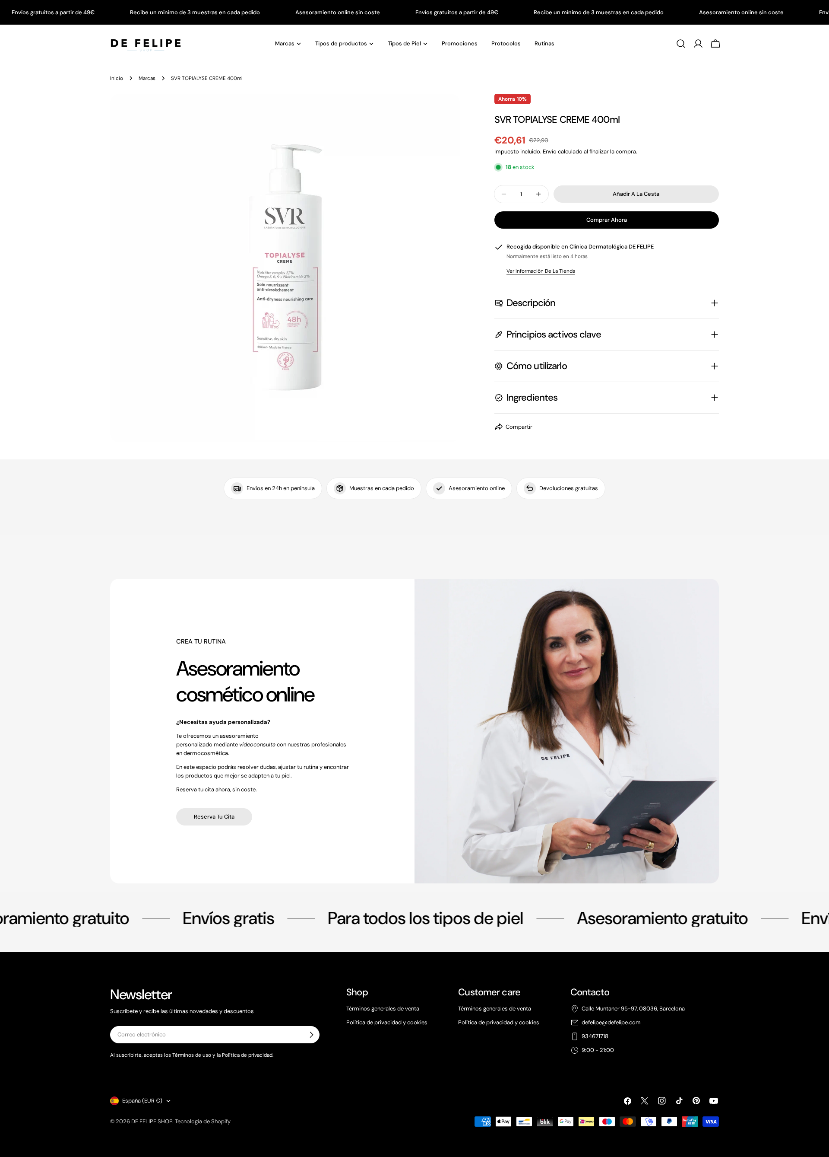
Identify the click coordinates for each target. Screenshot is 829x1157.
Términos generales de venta (382, 1008)
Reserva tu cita (214, 816)
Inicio (116, 78)
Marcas (147, 78)
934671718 (595, 1036)
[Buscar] (681, 43)
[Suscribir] (311, 1034)
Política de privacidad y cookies (386, 1022)
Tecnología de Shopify (203, 1121)
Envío (550, 151)
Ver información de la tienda (540, 270)
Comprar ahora (606, 219)
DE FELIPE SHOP (151, 1121)
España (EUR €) (142, 1100)
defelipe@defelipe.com (611, 1022)
